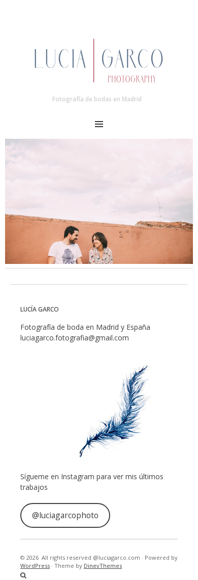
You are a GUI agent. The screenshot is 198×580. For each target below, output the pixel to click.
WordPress (35, 565)
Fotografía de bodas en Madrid (97, 99)
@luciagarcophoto (65, 515)
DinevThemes (103, 565)
